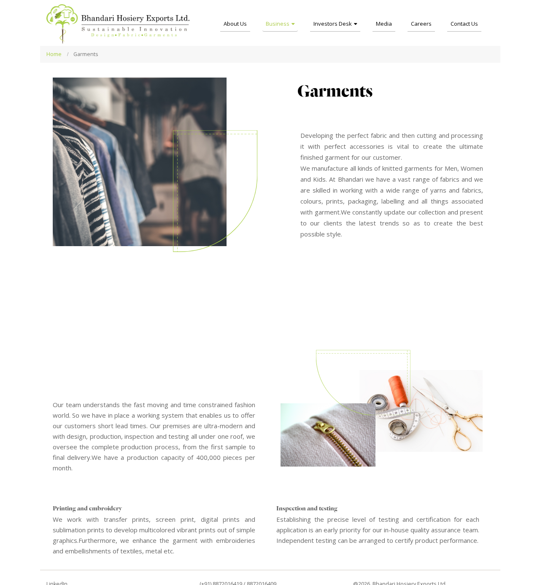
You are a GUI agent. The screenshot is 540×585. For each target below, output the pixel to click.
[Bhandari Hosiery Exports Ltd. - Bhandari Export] (118, 24)
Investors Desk (332, 23)
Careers (421, 23)
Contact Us (464, 23)
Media (384, 23)
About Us (235, 23)
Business (277, 23)
